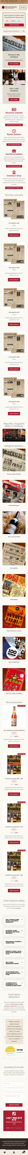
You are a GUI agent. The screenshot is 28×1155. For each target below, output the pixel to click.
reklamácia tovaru (9, 1143)
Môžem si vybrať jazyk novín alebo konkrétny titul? (13, 953)
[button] (14, 921)
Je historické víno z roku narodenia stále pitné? (13, 973)
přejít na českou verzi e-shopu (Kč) (15, 3)
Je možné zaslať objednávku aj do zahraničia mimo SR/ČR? (13, 984)
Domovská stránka (4, 1152)
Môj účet (14, 1152)
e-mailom (18, 908)
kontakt (23, 1145)
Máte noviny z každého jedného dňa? (13, 942)
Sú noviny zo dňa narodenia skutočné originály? (12, 932)
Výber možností (14, 235)
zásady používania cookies (13, 1145)
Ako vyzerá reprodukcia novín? (12, 963)
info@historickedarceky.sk (16, 1128)
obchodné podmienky (8, 1141)
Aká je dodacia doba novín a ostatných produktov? (12, 921)
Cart (22, 1151)
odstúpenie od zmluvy (20, 1141)
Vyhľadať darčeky (14, 25)
